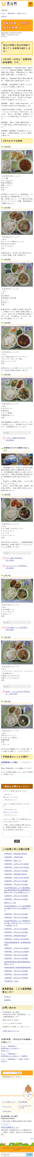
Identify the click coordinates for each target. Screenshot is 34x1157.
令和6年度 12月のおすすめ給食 (16, 867)
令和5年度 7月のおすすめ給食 (16, 958)
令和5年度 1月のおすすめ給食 (16, 929)
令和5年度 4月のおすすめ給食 (16, 978)
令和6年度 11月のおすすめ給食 (16, 864)
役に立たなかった (11, 799)
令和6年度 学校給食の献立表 (15, 874)
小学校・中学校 (23, 1059)
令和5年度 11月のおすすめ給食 (16, 948)
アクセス (5, 1124)
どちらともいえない (11, 797)
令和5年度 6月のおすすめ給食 (16, 971)
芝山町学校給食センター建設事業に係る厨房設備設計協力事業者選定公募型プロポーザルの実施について (17, 890)
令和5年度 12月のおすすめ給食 (16, 939)
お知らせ (4, 16)
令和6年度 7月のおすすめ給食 (16, 884)
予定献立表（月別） (11, 981)
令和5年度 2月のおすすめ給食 (16, 932)
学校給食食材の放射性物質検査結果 (17, 967)
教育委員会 (12, 1046)
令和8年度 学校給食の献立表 (15, 853)
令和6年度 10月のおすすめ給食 (16, 877)
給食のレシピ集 (10, 902)
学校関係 (24, 1056)
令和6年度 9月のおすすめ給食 (16, 881)
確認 (17, 841)
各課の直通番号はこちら (10, 1127)
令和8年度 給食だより (13, 860)
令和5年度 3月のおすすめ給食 (16, 917)
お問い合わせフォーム (11, 1031)
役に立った (8, 794)
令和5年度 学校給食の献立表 (15, 935)
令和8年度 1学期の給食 (13, 857)
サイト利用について (9, 1102)
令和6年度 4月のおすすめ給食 (16, 914)
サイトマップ (7, 1106)
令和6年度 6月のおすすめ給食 (16, 896)
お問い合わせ (7, 1111)
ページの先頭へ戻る (28, 1095)
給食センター (21, 13)
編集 (20, 1072)
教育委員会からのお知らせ (10, 1048)
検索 (30, 1154)
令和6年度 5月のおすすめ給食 (16, 899)
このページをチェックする (10, 1072)
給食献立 (7, 1000)
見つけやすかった (11, 809)
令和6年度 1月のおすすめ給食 (16, 871)
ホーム (3, 13)
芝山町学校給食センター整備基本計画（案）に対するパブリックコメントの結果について (17, 923)
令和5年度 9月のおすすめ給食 (16, 955)
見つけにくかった (11, 815)
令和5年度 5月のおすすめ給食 (16, 974)
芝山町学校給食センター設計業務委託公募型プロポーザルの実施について (17, 908)
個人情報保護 (23, 1102)
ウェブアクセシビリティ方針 (25, 1106)
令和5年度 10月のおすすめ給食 (16, 951)
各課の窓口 (11, 13)
